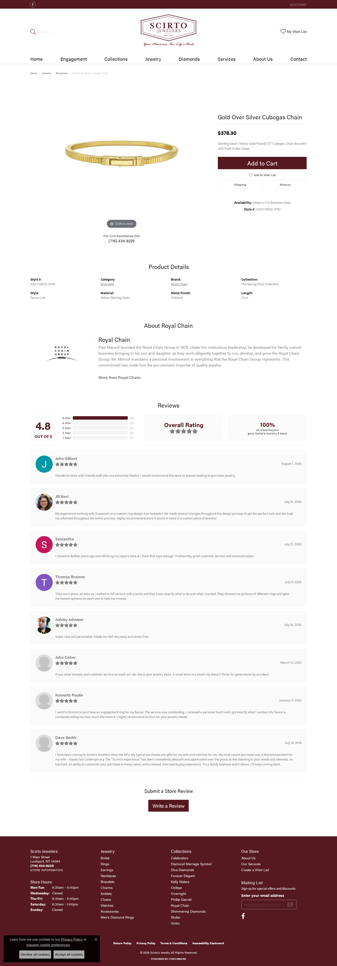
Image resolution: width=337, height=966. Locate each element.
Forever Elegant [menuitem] (183, 875)
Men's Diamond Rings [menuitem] (117, 917)
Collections (116, 58)
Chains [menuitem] (106, 899)
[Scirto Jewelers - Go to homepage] (168, 31)
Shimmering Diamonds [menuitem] (188, 911)
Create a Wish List (255, 869)
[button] (298, 4)
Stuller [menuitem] (175, 917)
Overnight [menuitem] (178, 893)
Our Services (251, 863)
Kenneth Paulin (69, 695)
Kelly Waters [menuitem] (180, 881)
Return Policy (122, 943)
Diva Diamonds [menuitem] (182, 869)
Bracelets (61, 73)
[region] (122, 156)
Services (227, 58)
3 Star (66, 428)
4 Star (66, 423)
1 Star (67, 437)
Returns (285, 184)
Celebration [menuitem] (179, 857)
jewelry (46, 73)
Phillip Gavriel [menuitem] (181, 899)
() (131, 418)
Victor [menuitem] (175, 923)
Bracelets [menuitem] (107, 881)
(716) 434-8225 (122, 241)
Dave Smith (65, 737)
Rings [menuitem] (105, 863)
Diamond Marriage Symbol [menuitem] (191, 863)
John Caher (65, 657)
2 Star (66, 433)
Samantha (64, 539)
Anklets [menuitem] (106, 893)
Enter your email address (262, 895)
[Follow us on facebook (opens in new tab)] (33, 4)
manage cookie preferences (48, 945)
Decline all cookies (35, 954)
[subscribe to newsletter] (290, 904)
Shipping (240, 184)
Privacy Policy (145, 943)
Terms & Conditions (173, 943)
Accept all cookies (69, 954)
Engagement (73, 58)
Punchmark (177, 959)
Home (36, 58)
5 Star (66, 418)
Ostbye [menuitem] (176, 887)
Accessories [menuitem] (110, 911)
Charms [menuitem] (107, 887)
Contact (298, 58)
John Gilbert (66, 458)
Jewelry (153, 58)
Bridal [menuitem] (105, 857)
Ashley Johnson (69, 619)
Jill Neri (61, 496)
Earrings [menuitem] (107, 869)
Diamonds (189, 58)
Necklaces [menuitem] (108, 875)
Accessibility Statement (208, 943)
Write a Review (168, 805)
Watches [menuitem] (107, 905)
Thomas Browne (70, 576)
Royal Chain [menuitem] (180, 905)
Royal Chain (179, 284)
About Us (263, 58)
